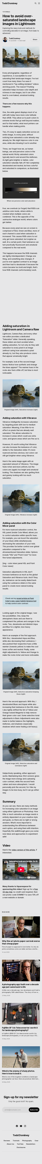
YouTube (20, 1144)
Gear (36, 1141)
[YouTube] (21, 1126)
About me (10, 1144)
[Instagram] (25, 1126)
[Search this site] (35, 3)
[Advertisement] (21, 296)
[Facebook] (17, 1126)
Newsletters (30, 1144)
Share (35, 39)
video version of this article (23, 850)
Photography (27, 1141)
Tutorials (6, 12)
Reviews (7, 1141)
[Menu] (39, 3)
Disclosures (21, 1147)
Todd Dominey (9, 3)
